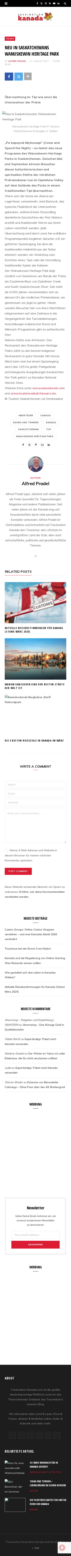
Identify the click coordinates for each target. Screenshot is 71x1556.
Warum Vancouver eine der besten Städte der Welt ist (35, 686)
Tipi (48, 429)
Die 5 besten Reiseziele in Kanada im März (34, 740)
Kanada (51, 422)
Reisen (10, 38)
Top (36, 1548)
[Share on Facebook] (9, 76)
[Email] (42, 445)
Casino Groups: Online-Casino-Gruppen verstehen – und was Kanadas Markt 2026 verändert (31, 934)
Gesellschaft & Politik (45, 1472)
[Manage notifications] (62, 1548)
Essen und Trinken (26, 422)
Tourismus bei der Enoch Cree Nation (28, 948)
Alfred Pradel (17, 61)
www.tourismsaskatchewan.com (33, 393)
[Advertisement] (35, 1151)
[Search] (65, 3)
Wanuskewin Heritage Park (34, 436)
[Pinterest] (36, 445)
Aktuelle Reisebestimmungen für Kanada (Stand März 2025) (34, 629)
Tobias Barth (12, 1039)
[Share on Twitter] (18, 76)
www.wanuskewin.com (48, 388)
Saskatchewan (28, 429)
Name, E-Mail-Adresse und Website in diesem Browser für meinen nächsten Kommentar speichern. (31, 855)
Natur (34, 1491)
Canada (45, 415)
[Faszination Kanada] (36, 16)
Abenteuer (26, 415)
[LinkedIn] (49, 445)
